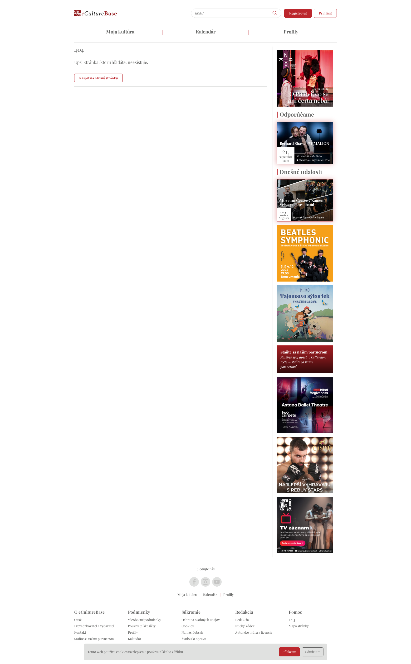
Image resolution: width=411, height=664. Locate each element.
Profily (291, 31)
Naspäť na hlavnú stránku (98, 78)
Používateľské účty (142, 626)
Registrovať (298, 13)
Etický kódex (244, 626)
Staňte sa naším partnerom (94, 638)
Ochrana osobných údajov (200, 619)
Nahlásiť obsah (192, 632)
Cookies (187, 626)
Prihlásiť (325, 13)
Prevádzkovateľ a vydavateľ (94, 626)
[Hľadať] (275, 13)
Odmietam (312, 652)
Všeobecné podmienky (144, 619)
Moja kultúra (120, 31)
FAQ (292, 619)
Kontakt (80, 632)
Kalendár (205, 31)
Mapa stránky (299, 626)
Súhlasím (289, 652)
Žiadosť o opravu (193, 638)
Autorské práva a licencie (253, 632)
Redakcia (242, 619)
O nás (78, 619)
